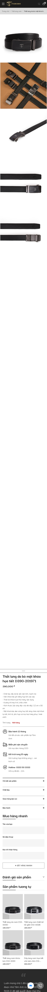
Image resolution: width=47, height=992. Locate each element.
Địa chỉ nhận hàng (10, 849)
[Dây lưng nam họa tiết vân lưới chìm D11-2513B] (34, 942)
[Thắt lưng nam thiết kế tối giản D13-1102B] (34, 906)
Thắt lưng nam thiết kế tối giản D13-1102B (33, 923)
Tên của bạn (7, 824)
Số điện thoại (8, 836)
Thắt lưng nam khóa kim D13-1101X (11, 959)
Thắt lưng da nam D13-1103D (13, 923)
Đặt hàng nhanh (24, 866)
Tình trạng (6, 722)
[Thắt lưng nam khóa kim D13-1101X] (13, 942)
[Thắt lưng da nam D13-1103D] (13, 906)
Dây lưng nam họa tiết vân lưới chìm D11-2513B (33, 960)
